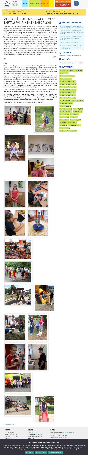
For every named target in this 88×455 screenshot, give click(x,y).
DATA (80, 100)
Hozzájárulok (29, 452)
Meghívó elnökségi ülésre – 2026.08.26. (69, 42)
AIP (63, 70)
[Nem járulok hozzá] (86, 447)
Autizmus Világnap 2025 (68, 98)
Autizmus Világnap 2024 (68, 95)
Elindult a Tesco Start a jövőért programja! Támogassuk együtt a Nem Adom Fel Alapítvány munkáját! (72, 32)
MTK (63, 122)
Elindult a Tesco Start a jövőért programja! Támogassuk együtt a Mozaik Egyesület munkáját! (70, 38)
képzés (64, 114)
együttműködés (66, 103)
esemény (77, 109)
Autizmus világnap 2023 (68, 92)
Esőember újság (66, 111)
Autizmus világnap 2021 (68, 87)
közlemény (75, 120)
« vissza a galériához (9, 424)
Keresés (81, 63)
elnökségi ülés (65, 106)
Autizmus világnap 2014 (68, 81)
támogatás (65, 128)
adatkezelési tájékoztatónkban (75, 447)
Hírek (51, 3)
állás (79, 70)
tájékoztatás (73, 125)
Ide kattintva (63, 55)
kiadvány (64, 117)
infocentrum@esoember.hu (61, 437)
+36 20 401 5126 (33, 432)
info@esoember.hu (68, 433)
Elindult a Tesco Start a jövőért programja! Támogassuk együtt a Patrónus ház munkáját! (71, 26)
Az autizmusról (34, 3)
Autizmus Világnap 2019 (68, 84)
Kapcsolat (44, 3)
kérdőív (74, 114)
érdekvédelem (66, 109)
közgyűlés (64, 120)
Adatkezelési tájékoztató (56, 452)
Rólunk (25, 3)
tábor (63, 125)
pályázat (72, 122)
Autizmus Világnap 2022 (68, 89)
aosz (63, 73)
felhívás (77, 111)
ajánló (70, 70)
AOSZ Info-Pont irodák (67, 76)
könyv (73, 117)
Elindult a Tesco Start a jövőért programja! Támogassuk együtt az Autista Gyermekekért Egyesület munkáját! (71, 47)
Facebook (76, 3)
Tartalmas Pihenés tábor (68, 131)
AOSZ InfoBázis (66, 78)
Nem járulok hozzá (41, 452)
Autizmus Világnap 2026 (68, 100)
